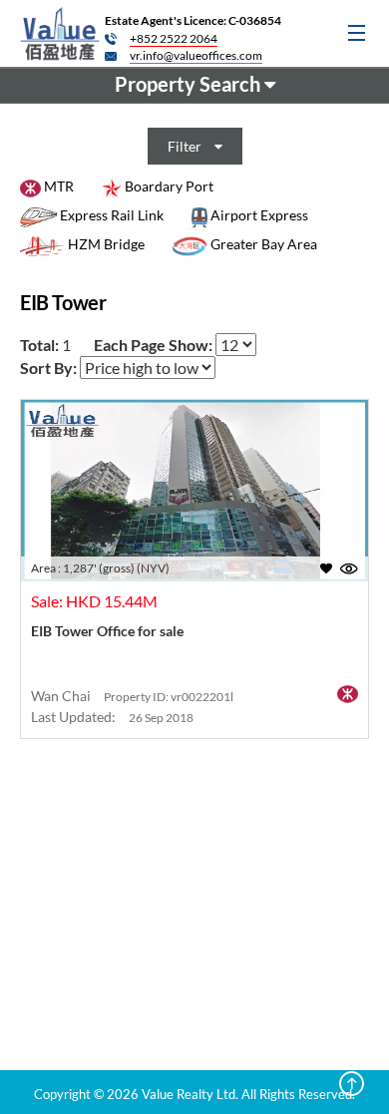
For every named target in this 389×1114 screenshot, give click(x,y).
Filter (186, 146)
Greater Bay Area (262, 243)
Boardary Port (167, 186)
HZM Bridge (105, 243)
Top (351, 1083)
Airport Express (257, 214)
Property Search (189, 84)
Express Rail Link (110, 214)
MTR (57, 186)
